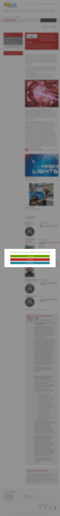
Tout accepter (30, 256)
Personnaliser (30, 263)
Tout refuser (30, 259)
